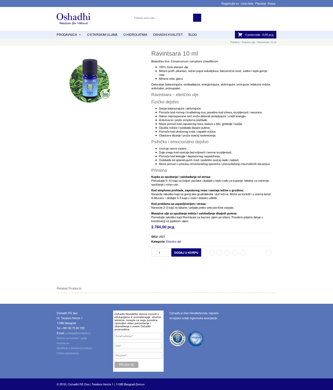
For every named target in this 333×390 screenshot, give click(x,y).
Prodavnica (67, 34)
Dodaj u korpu (186, 252)
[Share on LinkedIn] (235, 253)
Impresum (63, 343)
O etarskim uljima (102, 34)
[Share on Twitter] (220, 253)
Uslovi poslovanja (68, 353)
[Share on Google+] (227, 253)
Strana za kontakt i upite (72, 338)
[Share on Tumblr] (243, 253)
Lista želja (247, 3)
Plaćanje (260, 3)
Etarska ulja (248, 42)
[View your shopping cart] (241, 34)
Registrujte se (230, 3)
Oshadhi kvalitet (168, 34)
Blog (192, 34)
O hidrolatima (135, 34)
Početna (235, 42)
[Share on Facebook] (212, 253)
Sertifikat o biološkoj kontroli (74, 348)
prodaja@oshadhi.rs (78, 333)
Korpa (271, 3)
